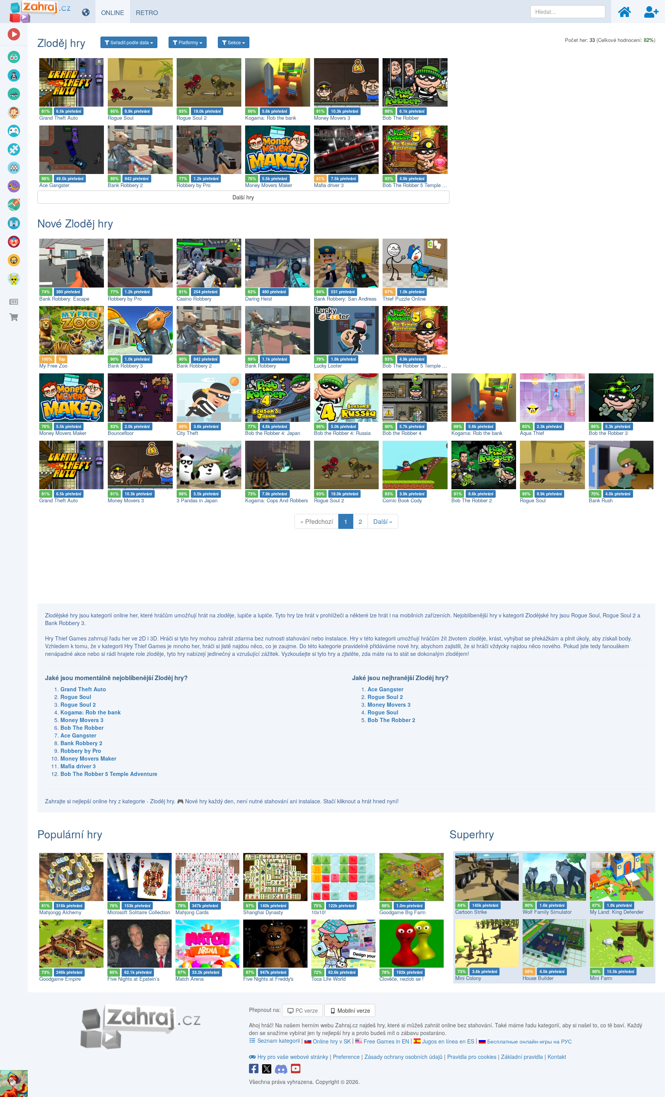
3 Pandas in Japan (197, 500)
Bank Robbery (260, 365)
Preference (347, 1056)
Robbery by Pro (194, 185)
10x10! (318, 912)
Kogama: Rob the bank (270, 117)
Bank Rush (601, 500)
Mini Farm (601, 978)
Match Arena (189, 978)
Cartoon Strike (471, 911)
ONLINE (115, 12)
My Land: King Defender (616, 911)
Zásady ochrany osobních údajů (403, 1056)
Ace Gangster (54, 185)
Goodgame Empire (60, 978)
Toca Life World (328, 978)
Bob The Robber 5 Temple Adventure (423, 185)
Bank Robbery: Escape (64, 298)
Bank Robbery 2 (125, 185)
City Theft (187, 432)
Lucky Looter (328, 365)
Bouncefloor (121, 432)
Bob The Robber (401, 117)
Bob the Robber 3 (608, 432)
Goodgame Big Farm (402, 912)
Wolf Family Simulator (547, 911)
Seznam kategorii (278, 1040)
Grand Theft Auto (58, 117)
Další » (383, 521)
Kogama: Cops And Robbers (276, 500)
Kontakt (557, 1056)
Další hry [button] (243, 197)
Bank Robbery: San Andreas (345, 298)
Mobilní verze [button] (353, 1010)
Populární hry (69, 833)
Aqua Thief (532, 432)
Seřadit (129, 42)
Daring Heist (258, 298)
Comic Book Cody (402, 500)
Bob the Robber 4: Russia (342, 432)
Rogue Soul (121, 117)
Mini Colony (468, 978)
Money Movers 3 (332, 117)
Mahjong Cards (192, 912)
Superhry (471, 833)
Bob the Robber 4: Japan (272, 432)
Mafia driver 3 (329, 185)
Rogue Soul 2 (192, 117)
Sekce (234, 42)
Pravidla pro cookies (471, 1056)
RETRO (150, 12)
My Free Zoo (53, 365)
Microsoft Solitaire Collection (138, 912)
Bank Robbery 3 (125, 365)
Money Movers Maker (268, 185)
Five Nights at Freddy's (268, 978)
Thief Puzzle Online (404, 298)
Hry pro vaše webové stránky (293, 1056)
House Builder (538, 978)
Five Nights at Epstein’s (133, 978)
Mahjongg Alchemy (60, 912)
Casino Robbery (194, 298)
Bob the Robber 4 (402, 432)
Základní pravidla (522, 1056)
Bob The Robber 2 (471, 500)
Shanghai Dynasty (263, 912)
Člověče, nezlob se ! (401, 978)
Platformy (188, 42)
